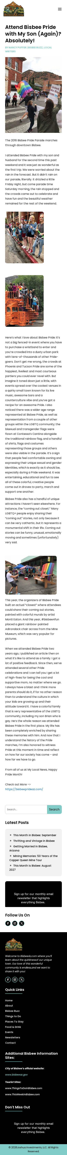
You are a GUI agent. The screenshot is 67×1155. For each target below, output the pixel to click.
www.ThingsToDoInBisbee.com (23, 1088)
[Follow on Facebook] (8, 923)
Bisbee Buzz (35, 47)
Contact (10, 1043)
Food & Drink (13, 1027)
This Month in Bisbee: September (34, 835)
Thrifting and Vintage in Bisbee (34, 841)
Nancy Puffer (17, 47)
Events (9, 1032)
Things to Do (13, 1016)
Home (9, 1000)
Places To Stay (14, 1021)
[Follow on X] (21, 923)
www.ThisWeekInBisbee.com (22, 1094)
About (9, 1005)
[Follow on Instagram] (15, 923)
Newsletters (12, 1037)
